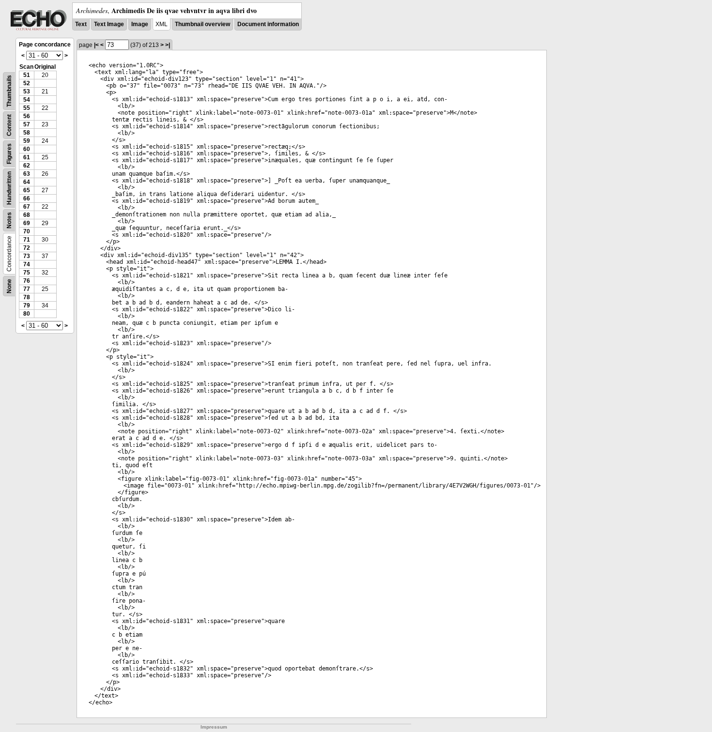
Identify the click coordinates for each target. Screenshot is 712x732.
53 (26, 91)
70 (26, 231)
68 (26, 215)
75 (26, 272)
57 (26, 124)
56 (26, 116)
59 (26, 140)
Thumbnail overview (202, 24)
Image (139, 24)
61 (26, 157)
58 (26, 132)
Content (9, 125)
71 (26, 239)
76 (26, 280)
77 (26, 289)
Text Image (109, 24)
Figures (9, 153)
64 (26, 182)
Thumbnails (9, 91)
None (9, 286)
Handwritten (9, 188)
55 (26, 108)
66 (26, 198)
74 (26, 264)
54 (26, 99)
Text (81, 24)
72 (26, 247)
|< (96, 45)
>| (167, 45)
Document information (268, 24)
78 (26, 297)
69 (26, 223)
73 (26, 256)
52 (26, 83)
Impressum (214, 727)
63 (26, 173)
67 (26, 206)
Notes (9, 220)
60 (26, 149)
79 (26, 305)
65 (26, 190)
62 (26, 165)
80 (26, 313)
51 (26, 75)
